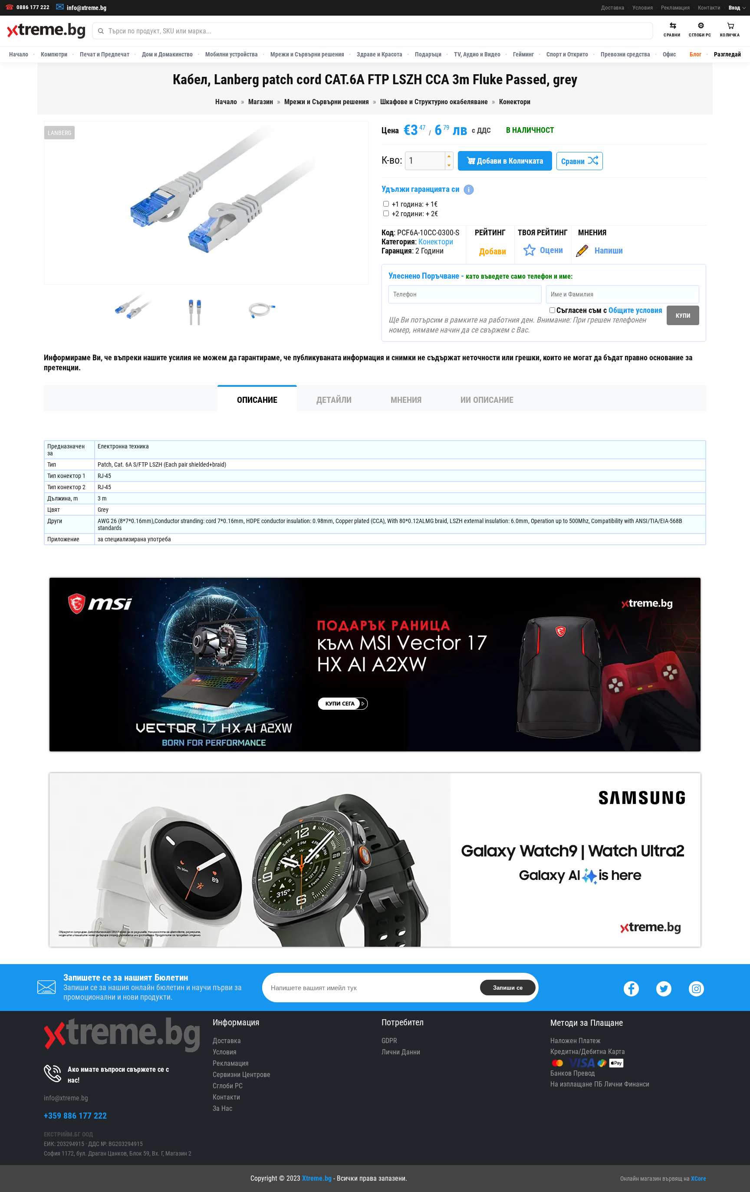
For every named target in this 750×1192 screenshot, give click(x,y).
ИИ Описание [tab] (487, 400)
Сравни (574, 161)
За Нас (222, 1108)
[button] (449, 156)
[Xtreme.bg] (46, 31)
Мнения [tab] (406, 400)
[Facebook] (631, 987)
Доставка (612, 7)
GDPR (389, 1041)
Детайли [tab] (334, 400)
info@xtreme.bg (86, 7)
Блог (695, 54)
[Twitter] (663, 987)
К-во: (392, 160)
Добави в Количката (509, 160)
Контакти (709, 7)
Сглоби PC (228, 1086)
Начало (18, 54)
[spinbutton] (422, 161)
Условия (642, 7)
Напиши (609, 250)
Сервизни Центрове (241, 1074)
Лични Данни (401, 1052)
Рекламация (675, 7)
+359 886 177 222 (75, 1115)
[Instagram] (696, 987)
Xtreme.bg (317, 1178)
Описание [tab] (257, 400)
